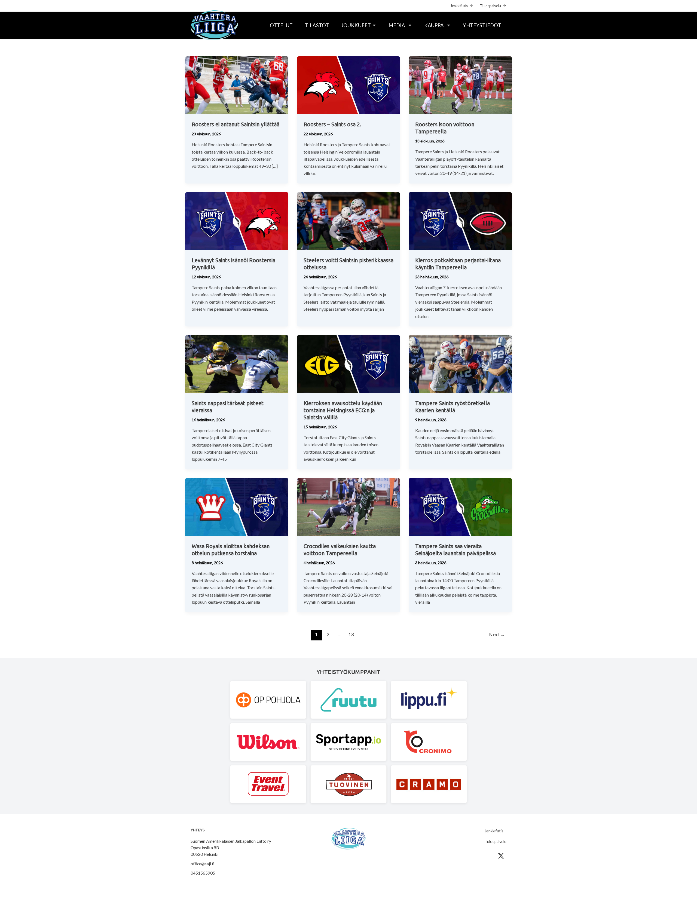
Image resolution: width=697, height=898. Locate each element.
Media (397, 25)
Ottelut (281, 25)
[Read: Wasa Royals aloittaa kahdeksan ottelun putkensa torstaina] (236, 506)
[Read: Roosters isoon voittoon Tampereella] (460, 84)
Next (497, 634)
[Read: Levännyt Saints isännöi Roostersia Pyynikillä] (236, 220)
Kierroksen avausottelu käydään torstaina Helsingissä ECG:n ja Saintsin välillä (343, 410)
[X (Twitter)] (501, 855)
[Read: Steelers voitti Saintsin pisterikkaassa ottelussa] (348, 220)
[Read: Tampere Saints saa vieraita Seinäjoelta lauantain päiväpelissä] (460, 506)
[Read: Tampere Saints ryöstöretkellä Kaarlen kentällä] (460, 363)
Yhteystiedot (482, 25)
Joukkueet (356, 25)
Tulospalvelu (490, 6)
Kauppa (434, 25)
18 (351, 634)
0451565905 (203, 872)
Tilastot (317, 25)
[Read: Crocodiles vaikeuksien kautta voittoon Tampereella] (348, 506)
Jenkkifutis (459, 6)
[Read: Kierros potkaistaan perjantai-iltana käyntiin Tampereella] (460, 220)
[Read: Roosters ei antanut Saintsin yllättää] (236, 84)
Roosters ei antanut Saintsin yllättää (235, 124)
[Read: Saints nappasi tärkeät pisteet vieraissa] (236, 363)
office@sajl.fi (202, 863)
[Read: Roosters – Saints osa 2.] (348, 84)
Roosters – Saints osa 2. (332, 124)
